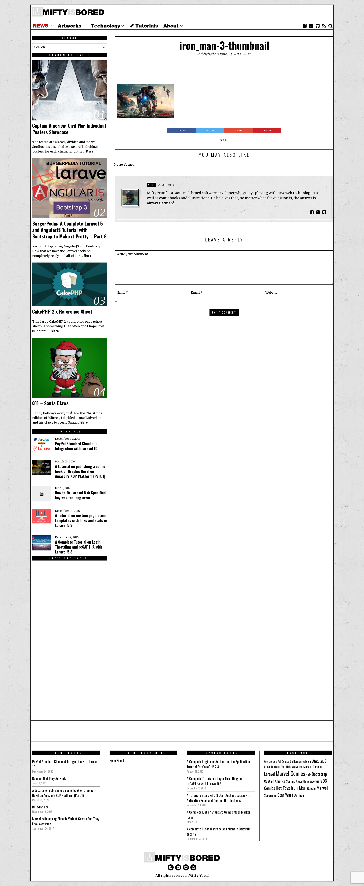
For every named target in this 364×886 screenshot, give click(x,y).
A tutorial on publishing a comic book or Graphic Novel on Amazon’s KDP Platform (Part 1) (80, 471)
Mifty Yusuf (198, 875)
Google (311, 788)
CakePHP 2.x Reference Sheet (62, 311)
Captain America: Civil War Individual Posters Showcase (69, 129)
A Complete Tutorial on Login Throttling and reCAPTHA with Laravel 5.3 (78, 547)
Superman (270, 795)
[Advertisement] (224, 74)
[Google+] (311, 26)
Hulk (308, 774)
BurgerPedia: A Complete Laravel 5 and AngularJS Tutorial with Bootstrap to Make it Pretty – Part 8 (69, 230)
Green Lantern (272, 767)
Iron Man (298, 787)
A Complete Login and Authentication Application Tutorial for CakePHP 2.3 (218, 764)
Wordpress (270, 761)
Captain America (274, 781)
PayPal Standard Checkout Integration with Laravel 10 (76, 446)
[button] (103, 47)
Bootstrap (319, 774)
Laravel (269, 774)
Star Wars (285, 795)
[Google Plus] (178, 867)
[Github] (317, 26)
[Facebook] (304, 26)
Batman (299, 795)
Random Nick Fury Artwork (49, 778)
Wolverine (297, 767)
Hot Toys (283, 788)
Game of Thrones (312, 767)
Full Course (283, 761)
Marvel (322, 787)
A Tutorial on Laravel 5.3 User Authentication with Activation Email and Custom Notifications (219, 798)
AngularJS (319, 761)
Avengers (316, 781)
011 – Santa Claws (50, 403)
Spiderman (296, 761)
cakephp (306, 761)
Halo (288, 767)
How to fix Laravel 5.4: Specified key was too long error (80, 495)
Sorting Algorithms (297, 781)
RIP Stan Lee (40, 806)
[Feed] (324, 26)
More (89, 151)
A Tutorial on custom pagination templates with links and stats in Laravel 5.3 (81, 520)
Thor (283, 767)
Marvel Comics (290, 773)
